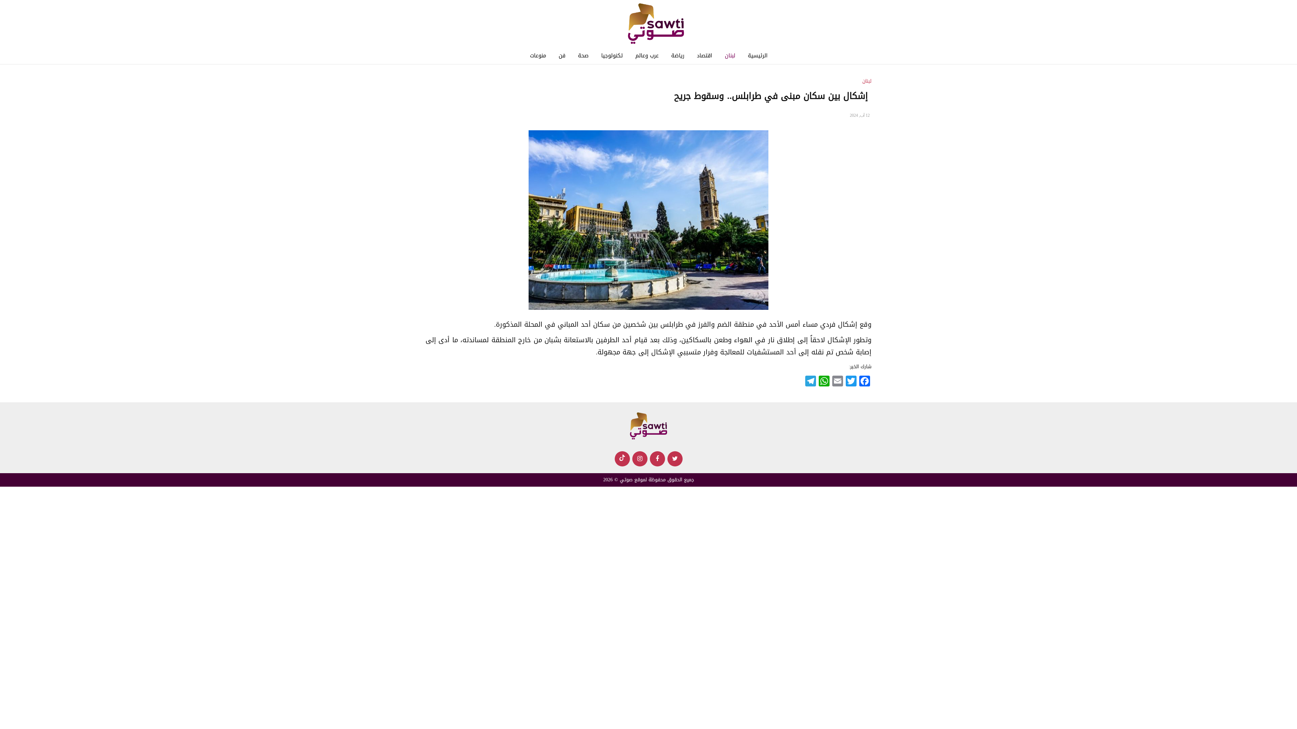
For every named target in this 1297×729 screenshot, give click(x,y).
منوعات (538, 55)
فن (562, 55)
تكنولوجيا (612, 55)
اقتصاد (704, 55)
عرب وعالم (647, 55)
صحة (583, 55)
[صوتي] (656, 24)
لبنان (730, 55)
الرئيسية (758, 55)
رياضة (677, 55)
